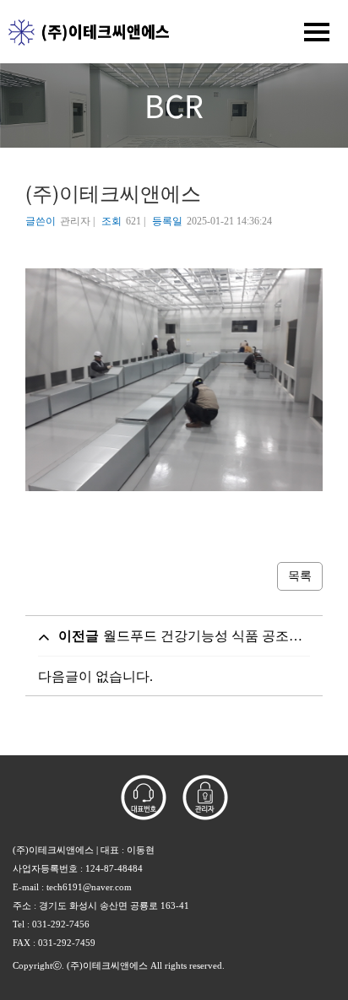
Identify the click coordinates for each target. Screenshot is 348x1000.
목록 (300, 576)
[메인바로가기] (84, 31)
